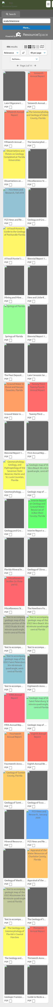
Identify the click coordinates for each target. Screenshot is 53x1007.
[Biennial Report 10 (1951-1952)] (14, 435)
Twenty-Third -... (37, 414)
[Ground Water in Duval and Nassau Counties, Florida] (14, 397)
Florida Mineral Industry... (17, 569)
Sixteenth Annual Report (40, 103)
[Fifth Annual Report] (14, 708)
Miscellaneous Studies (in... (18, 608)
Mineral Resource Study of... (18, 841)
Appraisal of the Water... (40, 880)
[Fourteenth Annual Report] (14, 746)
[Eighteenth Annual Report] (37, 669)
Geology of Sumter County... (18, 802)
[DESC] (23, 52)
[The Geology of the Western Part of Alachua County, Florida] (37, 902)
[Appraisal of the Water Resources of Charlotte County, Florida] (37, 863)
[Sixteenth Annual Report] (37, 86)
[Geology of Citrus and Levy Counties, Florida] (37, 552)
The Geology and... (14, 958)
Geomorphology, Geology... (18, 491)
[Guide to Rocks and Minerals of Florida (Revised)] (37, 980)
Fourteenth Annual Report (17, 763)
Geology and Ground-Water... (19, 530)
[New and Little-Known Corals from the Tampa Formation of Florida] (37, 280)
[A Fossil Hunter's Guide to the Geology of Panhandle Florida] (14, 241)
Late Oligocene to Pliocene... (18, 103)
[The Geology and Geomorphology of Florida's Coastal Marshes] (14, 941)
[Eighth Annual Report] (37, 746)
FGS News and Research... (17, 219)
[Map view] (42, 46)
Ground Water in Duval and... (19, 414)
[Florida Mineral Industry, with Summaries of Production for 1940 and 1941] (14, 552)
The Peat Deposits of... (15, 375)
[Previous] (18, 65)
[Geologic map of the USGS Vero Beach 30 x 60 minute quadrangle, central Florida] (37, 474)
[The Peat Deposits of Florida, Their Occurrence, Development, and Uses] (14, 358)
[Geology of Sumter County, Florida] (14, 785)
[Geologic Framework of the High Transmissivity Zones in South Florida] (14, 980)
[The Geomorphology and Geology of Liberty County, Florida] (37, 125)
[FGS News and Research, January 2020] (37, 824)
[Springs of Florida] (14, 319)
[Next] (35, 65)
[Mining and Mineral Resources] (14, 280)
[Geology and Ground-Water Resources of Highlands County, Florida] (37, 202)
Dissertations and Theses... (18, 180)
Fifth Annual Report (14, 724)
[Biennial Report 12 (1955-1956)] (37, 319)
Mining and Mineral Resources (19, 297)
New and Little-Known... (40, 297)
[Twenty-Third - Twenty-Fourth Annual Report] (37, 397)
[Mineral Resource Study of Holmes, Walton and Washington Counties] (14, 824)
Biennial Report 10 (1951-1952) (19, 452)
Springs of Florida (14, 336)
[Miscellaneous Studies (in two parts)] (37, 163)
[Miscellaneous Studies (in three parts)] (14, 591)
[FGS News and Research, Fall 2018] (14, 202)
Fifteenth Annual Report (16, 141)
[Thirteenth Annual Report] (37, 941)
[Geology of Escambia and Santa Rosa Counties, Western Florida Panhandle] (37, 785)
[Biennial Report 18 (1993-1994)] (37, 241)
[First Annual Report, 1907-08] (37, 435)
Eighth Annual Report (39, 763)
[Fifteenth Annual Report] (14, 125)
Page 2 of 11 (26, 65)
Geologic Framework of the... (19, 996)
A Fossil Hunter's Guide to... (18, 258)
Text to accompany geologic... (19, 647)
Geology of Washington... (17, 880)
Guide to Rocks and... (38, 996)
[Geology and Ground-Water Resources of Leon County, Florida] (14, 513)
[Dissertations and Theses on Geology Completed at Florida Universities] (14, 163)
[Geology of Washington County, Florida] (14, 863)
